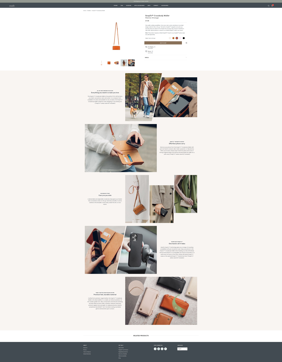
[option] (116, 36)
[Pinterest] (165, 349)
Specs (147, 57)
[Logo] (17, 5)
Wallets (89, 10)
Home (84, 10)
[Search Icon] (268, 5)
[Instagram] (162, 349)
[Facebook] (155, 349)
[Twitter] (158, 349)
